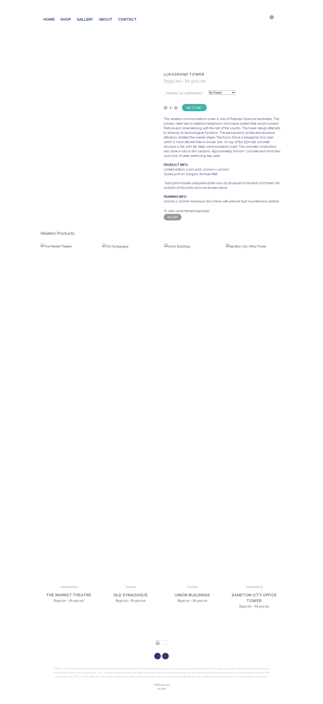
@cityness (189, 676)
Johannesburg (68, 586)
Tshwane (130, 586)
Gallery (172, 217)
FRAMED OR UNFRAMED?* (185, 93)
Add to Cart (194, 107)
